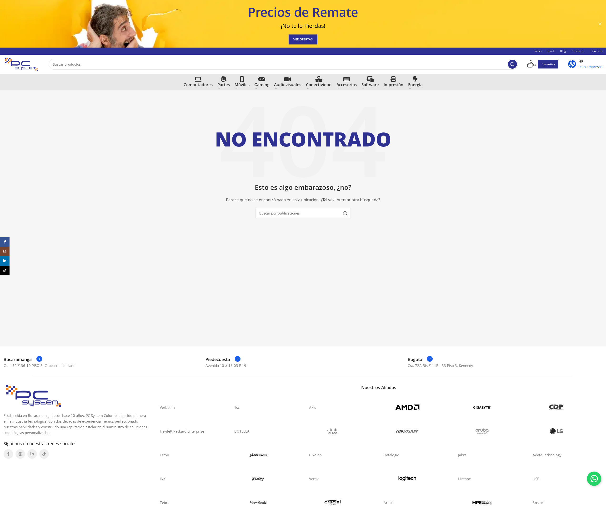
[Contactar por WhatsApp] (594, 479)
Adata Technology (547, 455)
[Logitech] (416, 479)
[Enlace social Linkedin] (32, 454)
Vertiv (314, 478)
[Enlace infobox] (585, 64)
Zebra (164, 502)
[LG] (565, 431)
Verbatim (167, 407)
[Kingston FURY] (267, 479)
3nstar (538, 502)
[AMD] (416, 407)
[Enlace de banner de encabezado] (303, 24)
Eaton (164, 455)
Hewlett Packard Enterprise (182, 431)
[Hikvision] (416, 431)
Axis (312, 407)
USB (536, 478)
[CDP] (565, 407)
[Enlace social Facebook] (8, 454)
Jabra (462, 455)
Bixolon (315, 455)
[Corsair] (267, 455)
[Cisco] (341, 431)
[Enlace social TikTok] (44, 454)
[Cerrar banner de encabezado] (600, 24)
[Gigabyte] (490, 407)
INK (162, 478)
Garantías (548, 64)
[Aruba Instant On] (490, 431)
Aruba (389, 502)
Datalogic (391, 455)
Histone (464, 478)
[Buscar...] (512, 64)
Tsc (237, 407)
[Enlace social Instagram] (20, 454)
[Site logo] (21, 63)
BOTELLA (242, 431)
